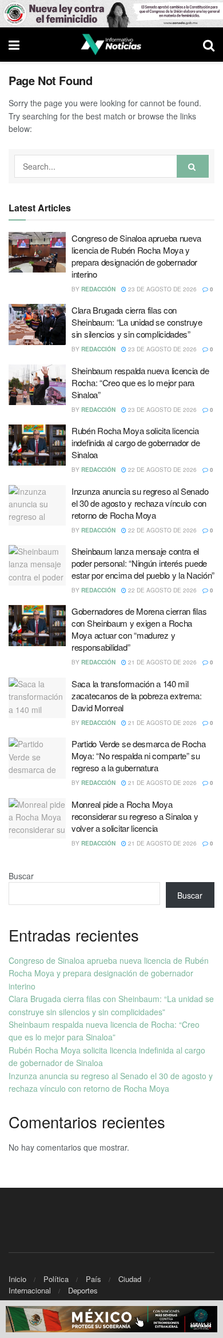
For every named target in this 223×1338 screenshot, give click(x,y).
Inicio (17, 1278)
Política (56, 1278)
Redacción (98, 289)
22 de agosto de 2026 (161, 470)
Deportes (83, 1290)
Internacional (30, 1290)
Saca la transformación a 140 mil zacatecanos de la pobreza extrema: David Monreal (136, 696)
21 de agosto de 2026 (161, 662)
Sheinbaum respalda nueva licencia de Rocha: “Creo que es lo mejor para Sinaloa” (140, 382)
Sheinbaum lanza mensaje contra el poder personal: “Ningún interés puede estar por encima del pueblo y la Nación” (142, 563)
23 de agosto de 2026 (161, 289)
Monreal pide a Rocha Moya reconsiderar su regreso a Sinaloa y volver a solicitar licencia (134, 816)
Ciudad (129, 1278)
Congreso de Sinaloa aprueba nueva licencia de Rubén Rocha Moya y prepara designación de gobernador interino (136, 256)
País (93, 1278)
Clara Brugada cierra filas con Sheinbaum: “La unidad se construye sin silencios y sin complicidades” (136, 322)
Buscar (21, 876)
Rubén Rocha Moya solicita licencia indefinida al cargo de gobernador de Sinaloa (135, 442)
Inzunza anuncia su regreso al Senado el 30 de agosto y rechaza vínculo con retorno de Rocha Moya (139, 503)
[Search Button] (193, 166)
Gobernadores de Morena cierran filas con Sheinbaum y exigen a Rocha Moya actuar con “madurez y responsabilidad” (138, 629)
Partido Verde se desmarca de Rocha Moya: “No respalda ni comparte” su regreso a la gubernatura (138, 756)
